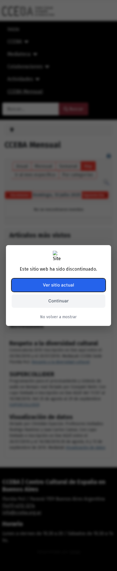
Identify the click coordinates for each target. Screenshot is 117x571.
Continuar (58, 300)
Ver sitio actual (58, 285)
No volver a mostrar (58, 317)
